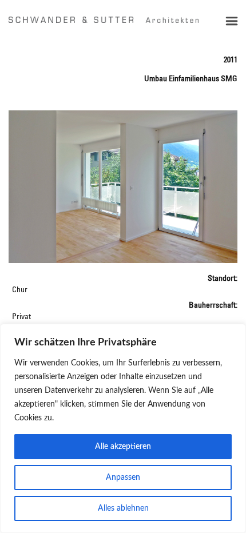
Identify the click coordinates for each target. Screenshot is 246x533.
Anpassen (123, 478)
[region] (123, 428)
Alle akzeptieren (123, 447)
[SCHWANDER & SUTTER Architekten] (104, 19)
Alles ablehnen (123, 508)
